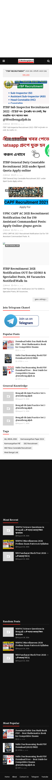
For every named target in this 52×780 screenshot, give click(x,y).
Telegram (35, 777)
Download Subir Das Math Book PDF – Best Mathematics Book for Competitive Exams (31, 344)
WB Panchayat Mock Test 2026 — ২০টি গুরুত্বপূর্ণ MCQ (32, 554)
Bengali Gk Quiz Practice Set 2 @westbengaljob (30, 419)
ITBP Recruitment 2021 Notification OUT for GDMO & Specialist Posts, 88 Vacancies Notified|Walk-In (24, 275)
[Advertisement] (26, 29)
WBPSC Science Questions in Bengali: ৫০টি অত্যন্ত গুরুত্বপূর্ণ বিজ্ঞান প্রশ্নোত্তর (29, 530)
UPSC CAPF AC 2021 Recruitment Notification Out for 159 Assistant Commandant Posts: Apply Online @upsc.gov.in (26, 219)
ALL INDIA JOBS (10, 439)
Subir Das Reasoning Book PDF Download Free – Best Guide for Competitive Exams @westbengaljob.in (31, 371)
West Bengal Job (11, 452)
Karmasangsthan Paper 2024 (32, 439)
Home (7, 777)
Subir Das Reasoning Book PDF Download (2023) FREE (31, 357)
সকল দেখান (26, 75)
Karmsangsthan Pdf (12, 444)
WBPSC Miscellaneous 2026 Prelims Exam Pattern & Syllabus (32, 542)
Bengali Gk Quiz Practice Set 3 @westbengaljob (30, 406)
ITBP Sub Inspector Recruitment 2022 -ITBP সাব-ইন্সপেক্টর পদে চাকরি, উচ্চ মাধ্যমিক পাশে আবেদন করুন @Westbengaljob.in (26, 113)
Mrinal (7, 124)
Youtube (45, 777)
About (14, 777)
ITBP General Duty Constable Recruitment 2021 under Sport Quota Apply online (24, 166)
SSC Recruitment (30, 444)
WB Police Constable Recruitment (17, 448)
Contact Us (24, 777)
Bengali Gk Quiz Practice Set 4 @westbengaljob (30, 394)
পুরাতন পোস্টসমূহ (40, 299)
